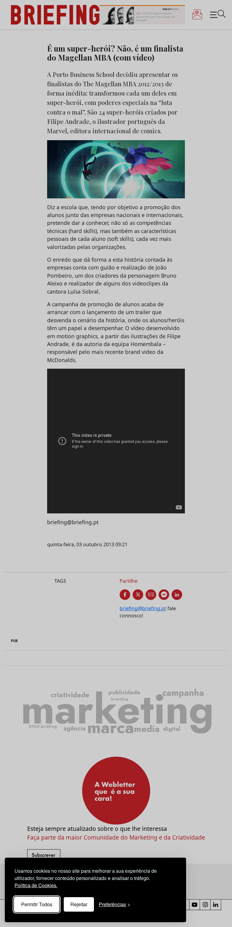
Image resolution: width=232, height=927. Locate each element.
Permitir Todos (36, 904)
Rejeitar (78, 904)
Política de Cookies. (35, 885)
